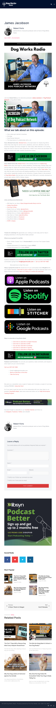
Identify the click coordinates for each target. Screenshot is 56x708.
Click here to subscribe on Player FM (23, 349)
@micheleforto (25, 213)
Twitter (20, 411)
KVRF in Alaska (11, 221)
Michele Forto (22, 142)
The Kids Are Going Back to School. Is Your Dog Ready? (45, 577)
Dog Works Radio (11, 175)
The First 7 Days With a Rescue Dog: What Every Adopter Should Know (20, 578)
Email (9, 470)
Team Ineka (44, 169)
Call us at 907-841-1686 (11, 367)
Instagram (21, 219)
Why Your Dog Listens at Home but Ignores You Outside (20, 589)
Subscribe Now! (19, 386)
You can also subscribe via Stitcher (23, 345)
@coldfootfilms (23, 215)
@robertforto (24, 209)
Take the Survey (14, 374)
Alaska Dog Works (12, 205)
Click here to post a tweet (24, 269)
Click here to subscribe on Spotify (22, 347)
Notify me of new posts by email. (18, 480)
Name (9, 463)
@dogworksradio (28, 211)
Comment (10, 450)
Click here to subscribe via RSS (21, 343)
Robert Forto (22, 163)
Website (31, 470)
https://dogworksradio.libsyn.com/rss (30, 203)
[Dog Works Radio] (9, 4)
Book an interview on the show (18, 372)
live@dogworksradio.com (26, 261)
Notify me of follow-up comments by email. (21, 477)
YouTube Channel (29, 410)
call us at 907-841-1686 (42, 261)
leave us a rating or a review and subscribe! (31, 271)
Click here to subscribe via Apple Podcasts (25, 341)
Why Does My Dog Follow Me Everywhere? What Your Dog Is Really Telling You (43, 590)
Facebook (21, 217)
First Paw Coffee (11, 207)
